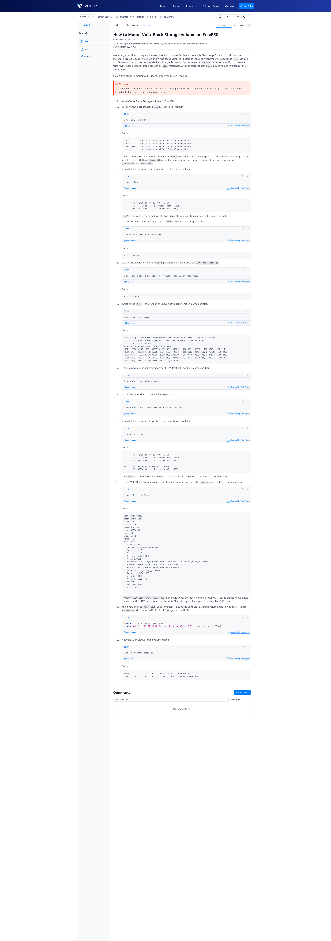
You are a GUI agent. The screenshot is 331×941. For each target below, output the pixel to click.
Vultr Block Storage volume (145, 101)
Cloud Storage (132, 25)
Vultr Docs (84, 17)
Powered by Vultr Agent (240, 126)
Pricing (206, 6)
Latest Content (105, 16)
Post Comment (242, 692)
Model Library (167, 16)
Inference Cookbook (147, 16)
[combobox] (239, 699)
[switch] (248, 25)
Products (117, 25)
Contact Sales (246, 6)
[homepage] (87, 6)
